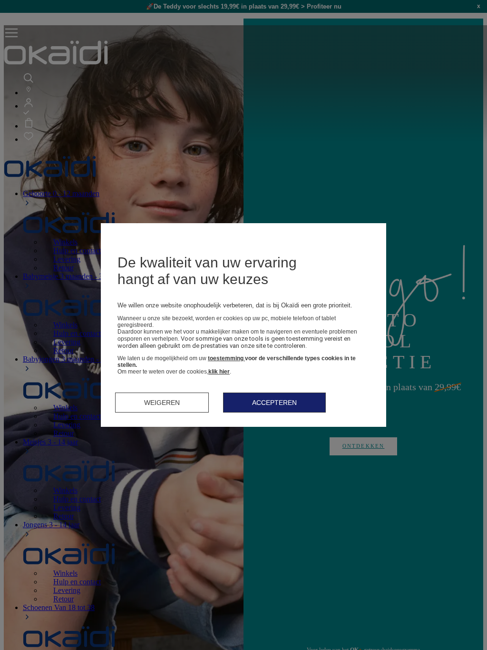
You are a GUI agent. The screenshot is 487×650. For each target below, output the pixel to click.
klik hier (219, 371)
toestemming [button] (226, 358)
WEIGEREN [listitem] (162, 402)
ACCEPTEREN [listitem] (274, 402)
